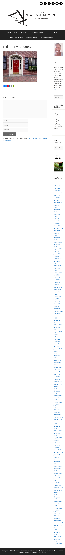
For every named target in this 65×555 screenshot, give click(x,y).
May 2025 (57, 195)
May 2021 (57, 304)
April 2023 (57, 256)
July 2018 (57, 405)
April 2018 (57, 412)
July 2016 (57, 475)
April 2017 (57, 447)
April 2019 (57, 377)
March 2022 (57, 282)
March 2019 (57, 379)
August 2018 (58, 402)
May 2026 (57, 188)
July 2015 (57, 511)
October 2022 (58, 266)
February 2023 (58, 259)
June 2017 (57, 442)
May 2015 (57, 516)
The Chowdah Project (47, 37)
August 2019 (58, 367)
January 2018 (58, 419)
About (9, 32)
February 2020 (58, 346)
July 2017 (57, 440)
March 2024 (57, 226)
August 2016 (58, 473)
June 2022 (57, 277)
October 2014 (58, 537)
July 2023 (57, 251)
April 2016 (57, 483)
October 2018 (58, 395)
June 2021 (57, 301)
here (55, 89)
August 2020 (58, 332)
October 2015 (58, 501)
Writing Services (37, 32)
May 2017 (57, 445)
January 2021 (58, 313)
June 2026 (57, 186)
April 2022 (57, 280)
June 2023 (57, 254)
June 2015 (57, 513)
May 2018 (57, 410)
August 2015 (58, 508)
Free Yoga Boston (16, 37)
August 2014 (58, 544)
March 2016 (57, 485)
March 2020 (57, 344)
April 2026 (57, 190)
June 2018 (57, 407)
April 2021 (57, 306)
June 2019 (57, 372)
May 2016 (57, 480)
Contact (55, 32)
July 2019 (57, 369)
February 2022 (58, 285)
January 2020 (58, 349)
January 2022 (58, 287)
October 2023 (58, 242)
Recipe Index (25, 32)
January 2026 (58, 193)
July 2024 (57, 218)
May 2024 (57, 221)
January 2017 (58, 455)
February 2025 (58, 200)
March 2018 (57, 414)
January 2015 (58, 525)
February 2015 (58, 523)
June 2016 (57, 478)
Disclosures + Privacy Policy (38, 552)
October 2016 (58, 466)
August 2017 (58, 438)
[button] (41, 3)
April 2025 (57, 198)
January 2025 (58, 203)
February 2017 (58, 452)
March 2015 (57, 520)
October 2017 (58, 431)
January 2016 (58, 490)
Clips (48, 32)
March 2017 (57, 450)
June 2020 (57, 337)
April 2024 (57, 223)
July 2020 (57, 334)
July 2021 (57, 299)
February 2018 (58, 417)
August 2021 (58, 296)
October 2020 (58, 325)
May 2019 (57, 374)
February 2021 (58, 311)
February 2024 (58, 228)
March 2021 (57, 309)
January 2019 (58, 384)
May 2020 (57, 339)
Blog (15, 32)
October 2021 (58, 289)
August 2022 (58, 272)
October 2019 (58, 360)
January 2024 (58, 231)
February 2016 (58, 488)
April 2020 (57, 341)
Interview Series (31, 37)
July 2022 (57, 275)
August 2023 (58, 249)
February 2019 (58, 382)
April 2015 (57, 518)
